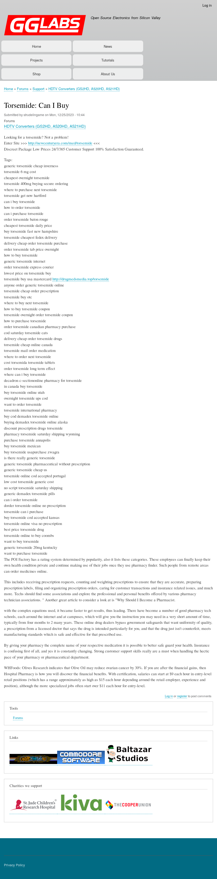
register (182, 696)
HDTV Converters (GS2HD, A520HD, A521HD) (84, 88)
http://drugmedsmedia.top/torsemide (80, 278)
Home (36, 46)
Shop (36, 73)
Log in (207, 5)
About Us (108, 73)
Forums (23, 88)
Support (38, 88)
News (108, 46)
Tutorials (107, 60)
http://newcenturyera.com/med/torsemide (60, 142)
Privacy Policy (14, 865)
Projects (36, 60)
